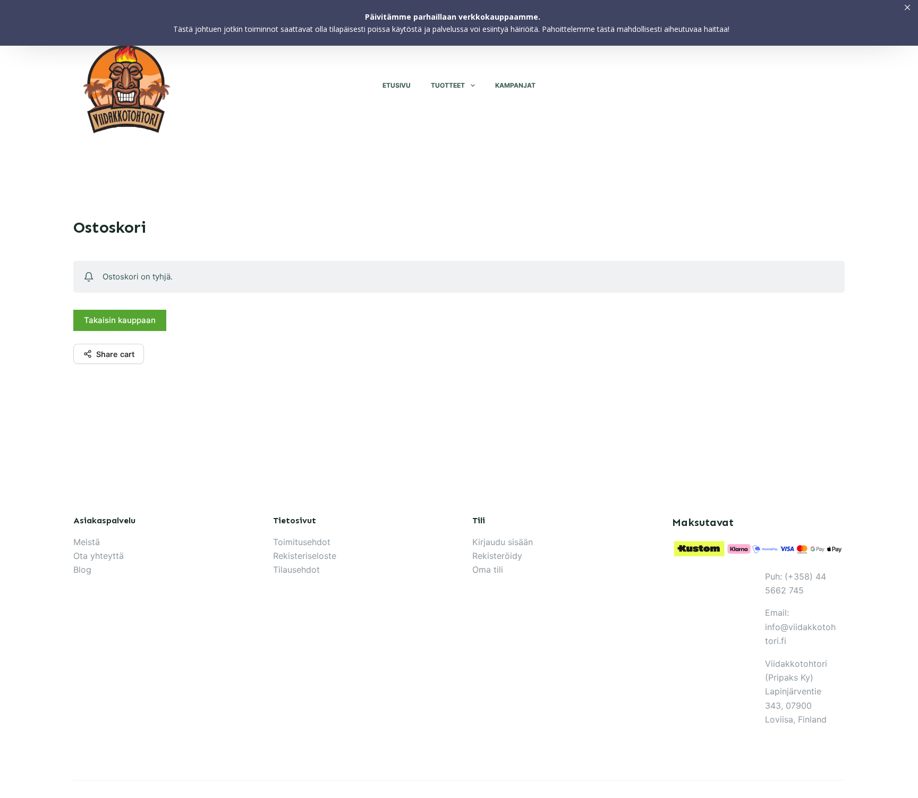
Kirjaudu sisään (502, 542)
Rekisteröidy (497, 555)
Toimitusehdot (301, 542)
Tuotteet (448, 85)
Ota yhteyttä (98, 555)
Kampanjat (515, 85)
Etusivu (396, 85)
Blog (82, 569)
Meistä (86, 542)
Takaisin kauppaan (120, 320)
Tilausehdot (296, 569)
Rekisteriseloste (304, 555)
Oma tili (487, 569)
